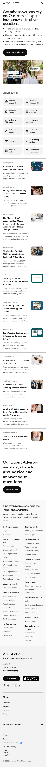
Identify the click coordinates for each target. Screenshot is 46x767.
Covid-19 (28, 640)
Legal (5, 557)
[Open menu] (3, 3)
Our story (6, 702)
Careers (6, 710)
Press (5, 714)
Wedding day (8, 575)
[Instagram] (16, 686)
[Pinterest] (8, 686)
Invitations (7, 632)
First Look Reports (10, 588)
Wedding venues (9, 596)
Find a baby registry (10, 671)
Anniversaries (30, 612)
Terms (5, 739)
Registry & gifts (33, 121)
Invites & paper (12, 121)
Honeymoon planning (33, 586)
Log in (5, 664)
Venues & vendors (33, 111)
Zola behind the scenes (34, 150)
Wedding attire (30, 577)
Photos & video (8, 600)
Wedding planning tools (12, 561)
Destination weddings (11, 579)
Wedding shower (31, 547)
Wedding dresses (31, 570)
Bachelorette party (32, 551)
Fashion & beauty (33, 131)
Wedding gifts (30, 534)
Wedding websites (10, 554)
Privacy (5, 735)
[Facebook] (4, 686)
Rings (5, 531)
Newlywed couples (32, 609)
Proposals (6, 534)
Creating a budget (10, 550)
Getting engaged (12, 101)
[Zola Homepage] (12, 3)
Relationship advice (34, 141)
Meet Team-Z (12, 489)
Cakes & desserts (9, 615)
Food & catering (9, 604)
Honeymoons (14, 141)
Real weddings (8, 546)
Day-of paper (8, 635)
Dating (27, 601)
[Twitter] (12, 686)
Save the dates (8, 628)
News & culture (12, 150)
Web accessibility (9, 747)
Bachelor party (30, 554)
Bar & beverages (9, 619)
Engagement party (32, 543)
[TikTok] (20, 686)
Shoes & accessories (32, 574)
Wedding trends (12, 111)
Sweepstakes (30, 633)
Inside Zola (29, 637)
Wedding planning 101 (34, 101)
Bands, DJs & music (10, 611)
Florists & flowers (9, 608)
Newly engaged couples (34, 605)
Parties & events (12, 131)
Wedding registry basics (34, 531)
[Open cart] (42, 3)
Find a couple (8, 667)
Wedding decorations (11, 572)
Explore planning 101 (15, 52)
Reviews (6, 706)
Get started (11, 679)
